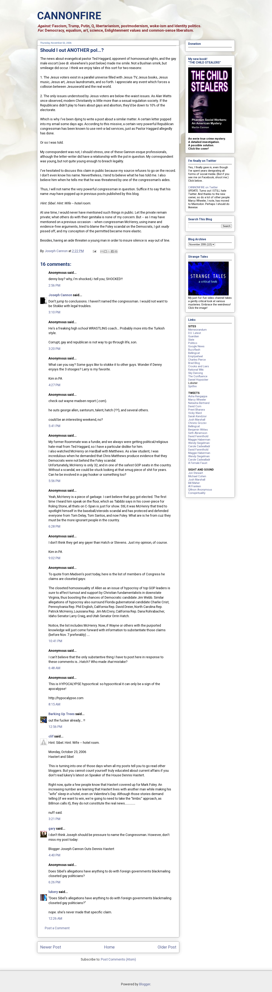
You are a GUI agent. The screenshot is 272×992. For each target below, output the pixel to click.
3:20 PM (54, 349)
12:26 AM (55, 918)
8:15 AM (54, 704)
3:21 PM (54, 819)
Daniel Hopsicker (198, 379)
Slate (191, 339)
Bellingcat (194, 353)
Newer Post (50, 947)
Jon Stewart (195, 473)
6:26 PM (54, 882)
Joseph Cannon (60, 295)
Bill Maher (194, 483)
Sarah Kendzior (197, 416)
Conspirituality (196, 493)
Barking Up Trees (61, 714)
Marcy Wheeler (197, 399)
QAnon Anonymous (200, 489)
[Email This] (102, 251)
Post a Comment (57, 928)
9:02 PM (54, 558)
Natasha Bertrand (198, 403)
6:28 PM (54, 526)
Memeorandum (197, 329)
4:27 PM (54, 385)
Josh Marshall (196, 419)
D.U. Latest (194, 333)
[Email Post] (94, 251)
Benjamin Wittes (198, 429)
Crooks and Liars (198, 366)
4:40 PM (54, 855)
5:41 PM (54, 426)
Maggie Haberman (199, 439)
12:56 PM (55, 727)
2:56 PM (54, 285)
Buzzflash (194, 349)
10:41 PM (55, 641)
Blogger (144, 984)
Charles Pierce (197, 359)
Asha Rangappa (197, 396)
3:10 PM (54, 312)
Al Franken (194, 486)
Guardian (193, 336)
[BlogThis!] (105, 251)
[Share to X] (109, 251)
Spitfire (192, 386)
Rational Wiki (196, 369)
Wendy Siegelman (199, 443)
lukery (53, 892)
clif (50, 736)
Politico (192, 343)
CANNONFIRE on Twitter (203, 187)
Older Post (167, 947)
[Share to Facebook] (112, 251)
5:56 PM (54, 481)
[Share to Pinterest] (116, 251)
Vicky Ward (195, 413)
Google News (196, 346)
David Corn (194, 406)
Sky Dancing (195, 373)
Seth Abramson (197, 433)
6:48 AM (54, 668)
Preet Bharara (196, 409)
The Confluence (197, 376)
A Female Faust (197, 463)
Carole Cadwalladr (199, 446)
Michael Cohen (197, 476)
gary (51, 828)
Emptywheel (195, 356)
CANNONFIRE (69, 16)
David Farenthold (198, 436)
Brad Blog (194, 363)
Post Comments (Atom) (118, 959)
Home (109, 947)
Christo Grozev (197, 423)
